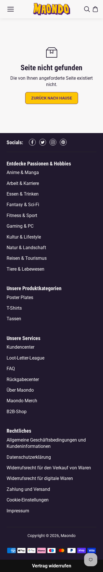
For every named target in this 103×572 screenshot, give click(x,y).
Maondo (68, 535)
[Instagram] (52, 142)
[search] (87, 9)
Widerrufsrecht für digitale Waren (40, 478)
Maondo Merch (22, 400)
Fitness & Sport (22, 215)
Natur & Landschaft (26, 247)
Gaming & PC (20, 226)
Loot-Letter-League (25, 358)
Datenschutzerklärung (29, 457)
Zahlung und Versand (28, 489)
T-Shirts (14, 308)
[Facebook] (32, 142)
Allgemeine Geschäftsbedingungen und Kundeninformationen (46, 443)
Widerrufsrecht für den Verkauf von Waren (49, 468)
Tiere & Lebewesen (25, 269)
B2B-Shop (17, 411)
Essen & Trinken (23, 194)
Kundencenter (20, 347)
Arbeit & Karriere (23, 183)
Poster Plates (20, 297)
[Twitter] (42, 142)
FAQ (11, 368)
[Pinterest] (63, 142)
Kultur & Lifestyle (24, 237)
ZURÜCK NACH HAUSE (51, 98)
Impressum (18, 511)
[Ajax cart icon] (95, 9)
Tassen (14, 318)
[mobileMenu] (10, 9)
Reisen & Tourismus (27, 258)
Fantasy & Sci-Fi (23, 204)
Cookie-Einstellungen (28, 500)
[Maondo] (51, 9)
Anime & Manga (23, 172)
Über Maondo (20, 390)
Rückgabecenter (23, 379)
